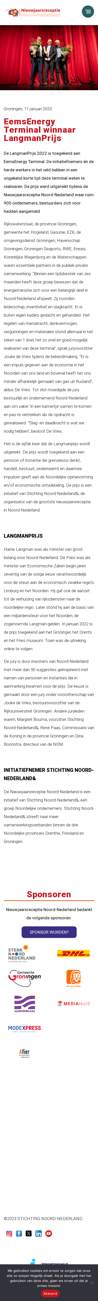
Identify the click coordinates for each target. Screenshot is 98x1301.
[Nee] (91, 1282)
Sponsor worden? (49, 932)
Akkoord (50, 1293)
